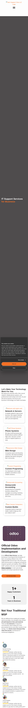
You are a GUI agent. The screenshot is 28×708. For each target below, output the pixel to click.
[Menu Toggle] (14, 7)
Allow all (14, 363)
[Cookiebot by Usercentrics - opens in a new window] (21, 339)
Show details (21, 360)
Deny (14, 367)
